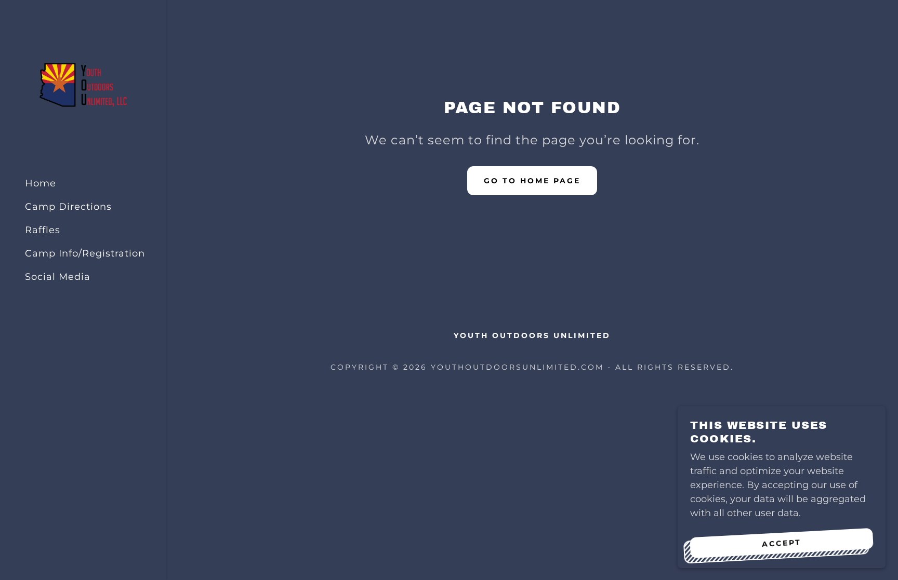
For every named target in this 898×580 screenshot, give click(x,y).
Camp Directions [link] (68, 206)
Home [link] (40, 183)
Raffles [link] (42, 230)
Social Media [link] (57, 276)
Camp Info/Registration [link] (85, 253)
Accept (782, 542)
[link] (83, 84)
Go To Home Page (532, 180)
